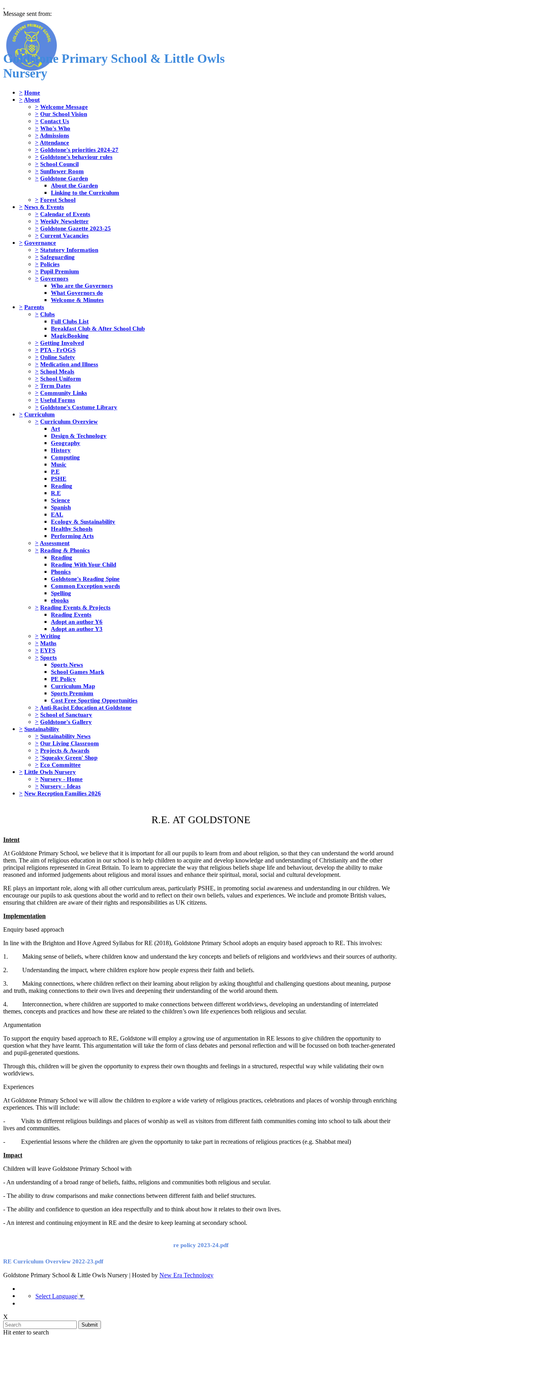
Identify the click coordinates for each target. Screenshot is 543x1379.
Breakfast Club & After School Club (98, 328)
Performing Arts (72, 535)
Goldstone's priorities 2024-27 (79, 149)
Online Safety (57, 357)
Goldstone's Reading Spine (85, 578)
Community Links (63, 392)
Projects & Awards (64, 750)
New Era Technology (186, 1275)
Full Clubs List (70, 321)
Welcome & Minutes (77, 299)
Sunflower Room (62, 171)
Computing (65, 457)
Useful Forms (57, 399)
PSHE (58, 478)
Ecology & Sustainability (83, 521)
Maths (48, 643)
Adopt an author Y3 (77, 628)
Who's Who (55, 128)
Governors (54, 278)
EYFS (47, 650)
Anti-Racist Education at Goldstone (86, 707)
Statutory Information (69, 249)
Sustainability (41, 728)
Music (58, 464)
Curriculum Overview (69, 421)
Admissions (54, 135)
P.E (55, 471)
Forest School (58, 199)
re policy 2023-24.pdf (201, 1245)
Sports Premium (72, 693)
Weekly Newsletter (64, 221)
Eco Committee (60, 764)
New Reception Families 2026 (62, 793)
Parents (34, 307)
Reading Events (71, 614)
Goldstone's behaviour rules (76, 156)
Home (32, 92)
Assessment (55, 543)
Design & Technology (79, 435)
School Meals (57, 371)
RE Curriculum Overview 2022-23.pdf (53, 1261)
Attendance (54, 142)
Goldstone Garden (64, 178)
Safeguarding (57, 256)
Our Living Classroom (69, 743)
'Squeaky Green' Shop (68, 757)
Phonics (61, 571)
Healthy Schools (72, 528)
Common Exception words (85, 585)
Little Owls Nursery (50, 771)
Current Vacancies (64, 235)
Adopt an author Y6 (77, 621)
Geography (65, 442)
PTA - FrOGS (58, 349)
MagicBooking (70, 335)
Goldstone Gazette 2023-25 (75, 228)
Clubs (47, 314)
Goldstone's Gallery (66, 721)
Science (60, 500)
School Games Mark (77, 671)
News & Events (44, 206)
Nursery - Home (61, 779)
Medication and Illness (69, 364)
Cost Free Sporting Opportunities (94, 700)
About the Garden (74, 185)
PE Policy (63, 678)
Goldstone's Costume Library (78, 407)
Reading (61, 485)
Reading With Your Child (83, 564)
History (61, 450)
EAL (57, 514)
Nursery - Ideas (60, 786)
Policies (50, 264)
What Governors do (77, 292)
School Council (59, 164)
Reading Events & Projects (75, 607)
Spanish (61, 507)
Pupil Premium (59, 271)
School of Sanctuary (66, 714)
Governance (40, 242)
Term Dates (55, 385)
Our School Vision (63, 113)
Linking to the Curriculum (85, 192)
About (32, 99)
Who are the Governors (82, 285)
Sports (48, 657)
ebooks (60, 600)
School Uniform (60, 378)
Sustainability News (65, 736)
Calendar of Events (65, 214)
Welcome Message (64, 106)
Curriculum (39, 414)
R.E (56, 492)
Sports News (67, 664)
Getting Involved (62, 342)
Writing (50, 635)
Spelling (61, 593)
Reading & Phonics (65, 550)
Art (55, 428)
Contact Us (54, 121)
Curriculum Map (73, 686)
